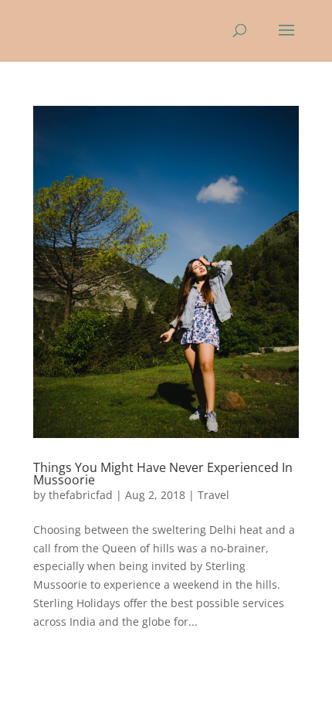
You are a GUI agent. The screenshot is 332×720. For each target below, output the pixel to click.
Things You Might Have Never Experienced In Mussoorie (163, 473)
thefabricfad (81, 494)
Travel (213, 494)
